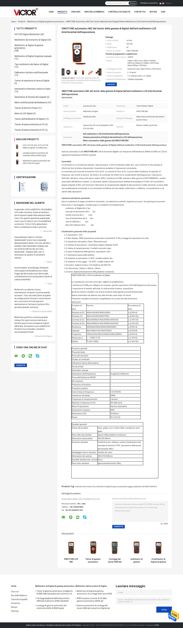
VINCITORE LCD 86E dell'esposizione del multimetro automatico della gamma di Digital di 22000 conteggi (71, 560)
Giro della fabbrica (94, 12)
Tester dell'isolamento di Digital (29, 119)
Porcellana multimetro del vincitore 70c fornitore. (64, 625)
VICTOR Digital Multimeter (27, 34)
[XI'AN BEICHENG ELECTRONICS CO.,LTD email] (17, 356)
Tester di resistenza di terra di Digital (31, 80)
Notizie (153, 12)
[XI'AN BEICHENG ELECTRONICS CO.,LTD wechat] (32, 356)
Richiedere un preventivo (149, 3)
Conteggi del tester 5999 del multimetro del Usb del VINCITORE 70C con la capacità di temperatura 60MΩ (115, 560)
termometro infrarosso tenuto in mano (32, 89)
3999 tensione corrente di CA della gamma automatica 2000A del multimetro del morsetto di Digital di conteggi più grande (92, 600)
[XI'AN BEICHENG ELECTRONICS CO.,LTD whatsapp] (25, 356)
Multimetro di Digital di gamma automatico (45, 21)
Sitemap (15, 611)
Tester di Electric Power (26, 108)
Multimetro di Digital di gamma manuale (33, 56)
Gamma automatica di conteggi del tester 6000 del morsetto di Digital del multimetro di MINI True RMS (93, 607)
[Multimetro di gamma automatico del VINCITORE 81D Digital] (17, 162)
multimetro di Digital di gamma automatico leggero (114, 487)
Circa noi (75, 12)
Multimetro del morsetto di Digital (30, 40)
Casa (51, 12)
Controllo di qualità (119, 12)
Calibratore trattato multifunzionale (31, 72)
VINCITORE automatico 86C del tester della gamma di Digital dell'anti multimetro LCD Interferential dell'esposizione (81, 80)
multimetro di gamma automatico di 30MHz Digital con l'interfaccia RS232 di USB (136, 560)
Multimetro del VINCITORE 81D (145, 487)
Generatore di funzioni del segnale (30, 97)
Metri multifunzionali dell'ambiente (30, 102)
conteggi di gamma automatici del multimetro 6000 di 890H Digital (51, 606)
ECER (157, 625)
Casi (163, 12)
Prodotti (62, 12)
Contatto (111, 84)
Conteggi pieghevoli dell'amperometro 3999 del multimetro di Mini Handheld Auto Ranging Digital (53, 600)
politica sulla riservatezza (35, 625)
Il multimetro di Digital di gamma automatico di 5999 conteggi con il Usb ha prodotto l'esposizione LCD (158, 560)
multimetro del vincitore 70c (85, 487)
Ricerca (133, 3)
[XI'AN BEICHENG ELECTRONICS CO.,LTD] (26, 12)
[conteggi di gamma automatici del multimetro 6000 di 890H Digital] (17, 154)
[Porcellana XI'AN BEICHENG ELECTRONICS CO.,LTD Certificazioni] (22, 187)
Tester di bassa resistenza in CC (29, 124)
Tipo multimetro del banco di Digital (31, 64)
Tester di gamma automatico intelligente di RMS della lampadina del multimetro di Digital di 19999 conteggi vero (92, 560)
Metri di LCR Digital (23, 113)
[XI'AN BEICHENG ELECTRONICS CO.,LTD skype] (39, 356)
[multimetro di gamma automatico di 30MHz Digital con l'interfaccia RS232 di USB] (136, 547)
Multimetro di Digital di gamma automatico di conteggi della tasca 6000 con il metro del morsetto (94, 593)
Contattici (140, 12)
